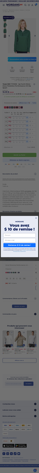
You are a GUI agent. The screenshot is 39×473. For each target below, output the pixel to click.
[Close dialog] (36, 217)
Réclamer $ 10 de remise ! (19, 245)
